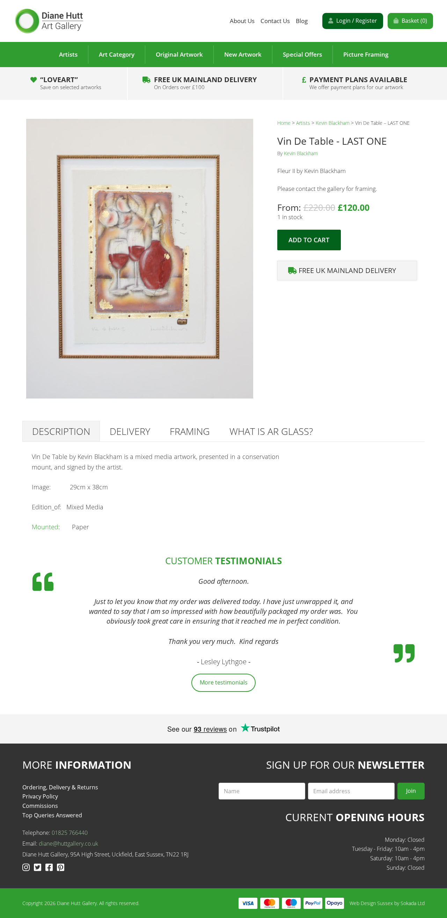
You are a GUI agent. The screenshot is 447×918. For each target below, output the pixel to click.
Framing (190, 431)
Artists (68, 54)
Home (284, 123)
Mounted (45, 527)
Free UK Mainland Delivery (205, 83)
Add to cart (308, 240)
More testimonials (224, 682)
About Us (242, 21)
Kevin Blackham (333, 123)
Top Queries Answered (52, 815)
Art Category (116, 54)
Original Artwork (179, 54)
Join (411, 791)
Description (61, 431)
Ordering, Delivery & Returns (60, 787)
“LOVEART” (70, 83)
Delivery (130, 431)
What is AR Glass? (271, 431)
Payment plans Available (358, 83)
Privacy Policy (40, 796)
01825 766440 (70, 833)
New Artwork (243, 54)
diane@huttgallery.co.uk (68, 843)
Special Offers (302, 54)
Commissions (40, 806)
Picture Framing (365, 54)
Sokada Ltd (413, 903)
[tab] (61, 431)
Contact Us (275, 21)
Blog (302, 21)
